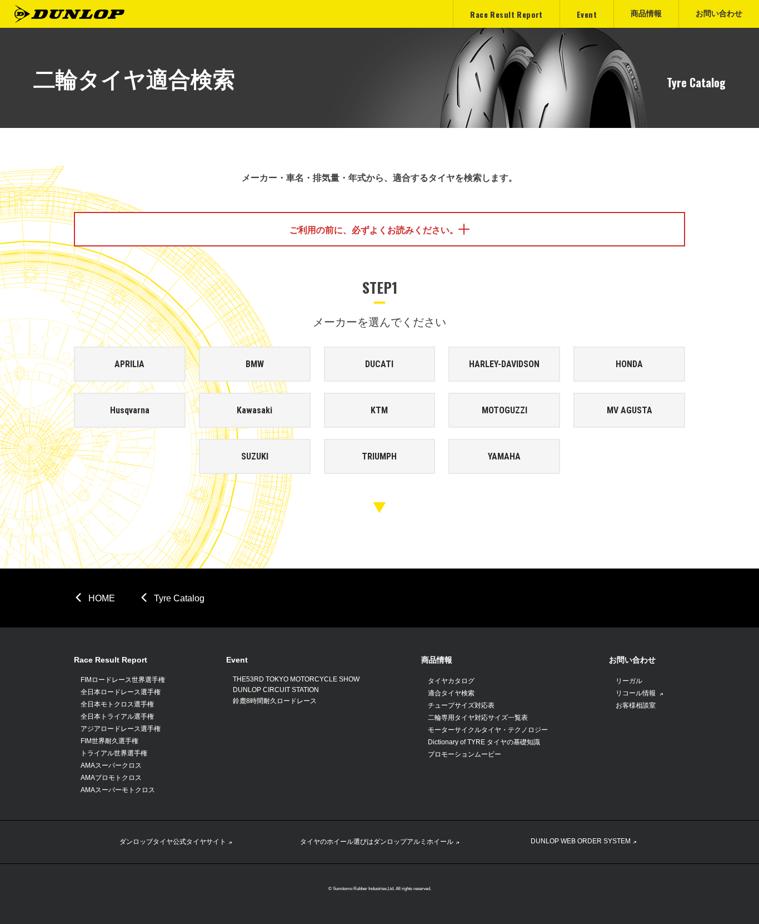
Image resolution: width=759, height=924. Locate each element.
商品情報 (436, 659)
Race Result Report (110, 659)
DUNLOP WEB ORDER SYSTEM (581, 841)
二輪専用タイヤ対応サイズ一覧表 (478, 718)
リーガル (629, 681)
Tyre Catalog (179, 598)
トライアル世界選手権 (114, 753)
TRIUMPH (379, 456)
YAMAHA (504, 456)
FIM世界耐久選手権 (109, 741)
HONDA (629, 364)
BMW (255, 364)
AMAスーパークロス (111, 765)
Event (237, 659)
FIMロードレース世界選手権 (123, 680)
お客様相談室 (636, 705)
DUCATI (379, 364)
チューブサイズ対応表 (461, 705)
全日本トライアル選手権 (117, 716)
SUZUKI (254, 456)
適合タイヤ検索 (451, 693)
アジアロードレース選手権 (121, 729)
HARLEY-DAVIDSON (504, 364)
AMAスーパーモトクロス (118, 790)
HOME (101, 598)
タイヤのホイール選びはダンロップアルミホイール (376, 842)
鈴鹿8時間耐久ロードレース (275, 701)
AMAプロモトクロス (111, 778)
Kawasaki (254, 410)
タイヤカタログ (451, 681)
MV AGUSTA (629, 410)
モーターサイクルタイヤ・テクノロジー (488, 730)
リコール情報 (636, 693)
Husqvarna (129, 410)
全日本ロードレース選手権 (121, 692)
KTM (379, 410)
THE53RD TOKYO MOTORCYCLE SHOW (296, 679)
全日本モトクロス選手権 (117, 704)
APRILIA (129, 364)
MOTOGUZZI (504, 410)
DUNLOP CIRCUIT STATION (276, 690)
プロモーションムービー (464, 754)
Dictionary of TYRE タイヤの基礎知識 (484, 742)
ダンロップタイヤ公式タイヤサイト (172, 842)
